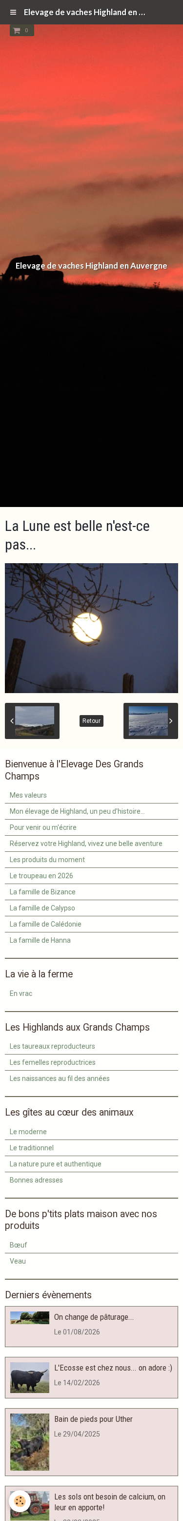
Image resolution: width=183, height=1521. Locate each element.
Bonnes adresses (36, 1180)
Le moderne (28, 1132)
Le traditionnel (32, 1148)
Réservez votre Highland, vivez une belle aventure (86, 843)
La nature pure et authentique (56, 1164)
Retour (91, 721)
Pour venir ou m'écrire (43, 827)
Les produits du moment (47, 860)
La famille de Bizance (43, 892)
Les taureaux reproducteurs (52, 1046)
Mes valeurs (28, 795)
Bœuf (18, 1245)
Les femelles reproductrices (53, 1062)
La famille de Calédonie (45, 924)
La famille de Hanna (40, 940)
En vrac (21, 993)
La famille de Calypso (42, 908)
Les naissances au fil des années (60, 1078)
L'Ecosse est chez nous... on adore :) (113, 1368)
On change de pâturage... (94, 1317)
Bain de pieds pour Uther (93, 1419)
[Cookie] (20, 1501)
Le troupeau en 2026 (41, 876)
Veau (18, 1261)
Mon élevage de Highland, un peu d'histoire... (77, 811)
